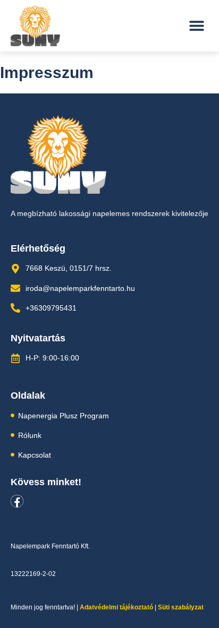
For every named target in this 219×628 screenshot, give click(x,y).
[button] (196, 26)
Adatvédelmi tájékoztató (116, 607)
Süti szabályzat (181, 607)
